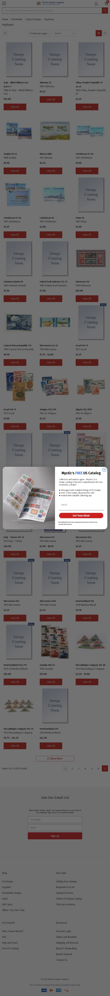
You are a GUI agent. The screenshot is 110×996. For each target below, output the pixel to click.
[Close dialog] (104, 469)
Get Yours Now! (81, 515)
